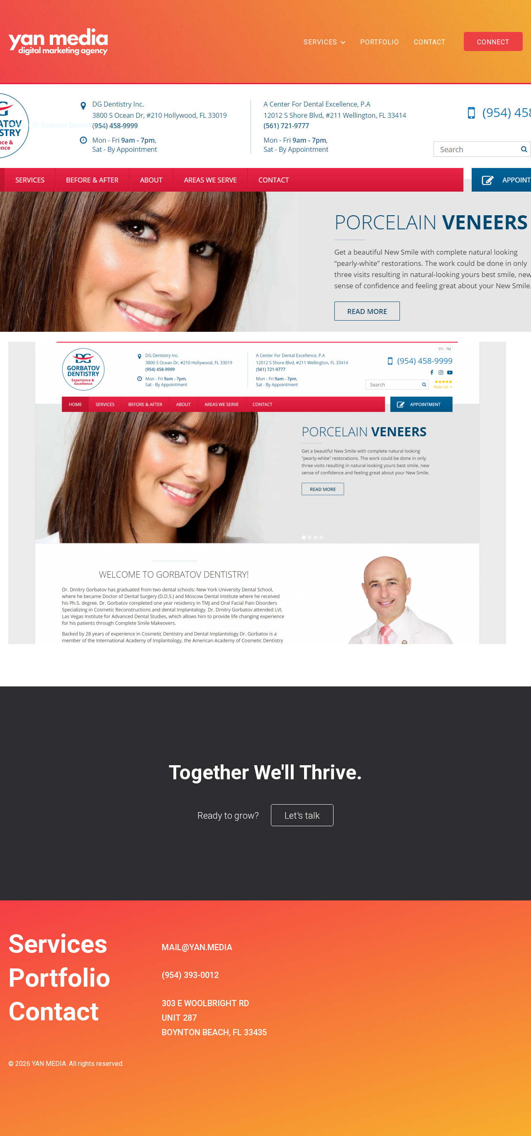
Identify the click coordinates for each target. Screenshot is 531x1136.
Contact (430, 42)
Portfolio (379, 42)
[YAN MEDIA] (58, 41)
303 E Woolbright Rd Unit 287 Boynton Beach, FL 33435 (214, 1017)
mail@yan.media (197, 947)
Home (17, 125)
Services (320, 42)
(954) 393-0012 (190, 975)
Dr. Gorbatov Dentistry (63, 125)
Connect (493, 42)
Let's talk (302, 815)
